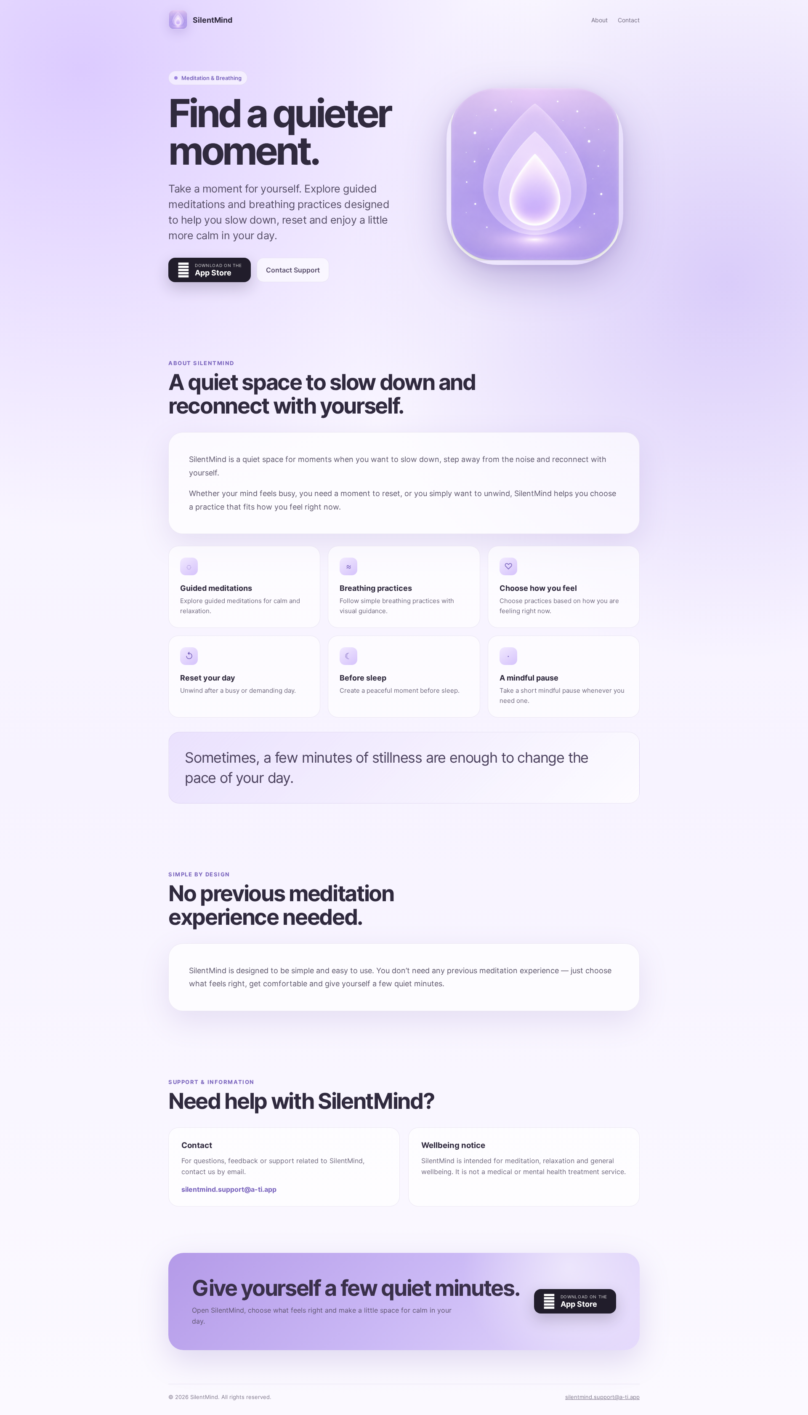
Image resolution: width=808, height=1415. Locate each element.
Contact (629, 20)
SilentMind (212, 20)
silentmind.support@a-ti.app (228, 1189)
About (599, 20)
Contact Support (293, 270)
